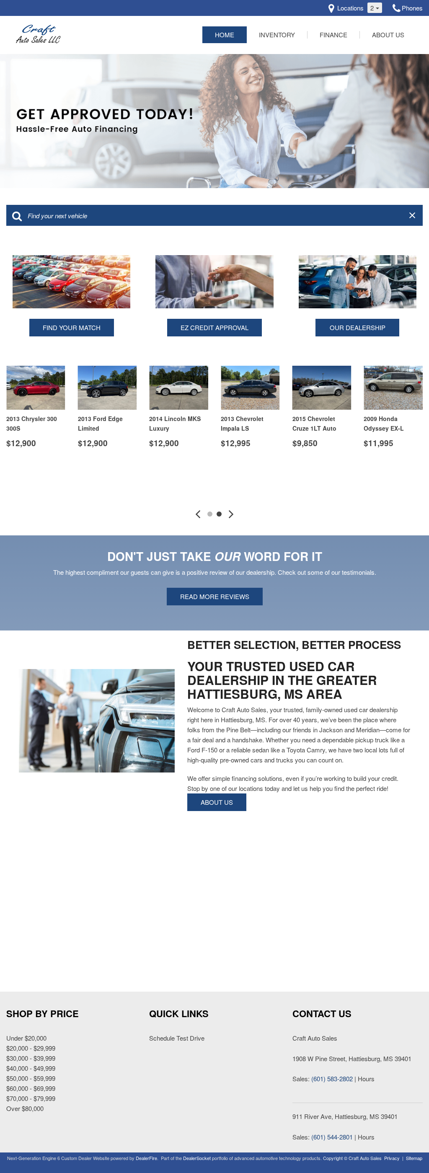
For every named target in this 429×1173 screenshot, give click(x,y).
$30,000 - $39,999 (30, 1058)
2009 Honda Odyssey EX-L (384, 423)
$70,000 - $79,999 (30, 1098)
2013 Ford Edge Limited (100, 423)
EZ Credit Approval (214, 327)
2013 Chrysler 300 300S (31, 423)
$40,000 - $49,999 (30, 1068)
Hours (366, 1078)
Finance (333, 34)
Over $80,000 (25, 1108)
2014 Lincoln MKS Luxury (175, 423)
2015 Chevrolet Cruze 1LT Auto (314, 423)
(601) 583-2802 (332, 1078)
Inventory (277, 34)
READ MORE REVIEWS (214, 596)
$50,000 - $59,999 (30, 1078)
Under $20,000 (26, 1037)
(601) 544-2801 (332, 1136)
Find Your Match (72, 327)
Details (32, 464)
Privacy (392, 1158)
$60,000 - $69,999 (30, 1088)
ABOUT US (217, 802)
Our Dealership (357, 327)
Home (224, 34)
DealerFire (146, 1158)
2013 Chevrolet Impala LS (242, 423)
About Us (388, 34)
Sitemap (414, 1158)
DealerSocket (197, 1158)
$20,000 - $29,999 (30, 1048)
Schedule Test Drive (176, 1037)
